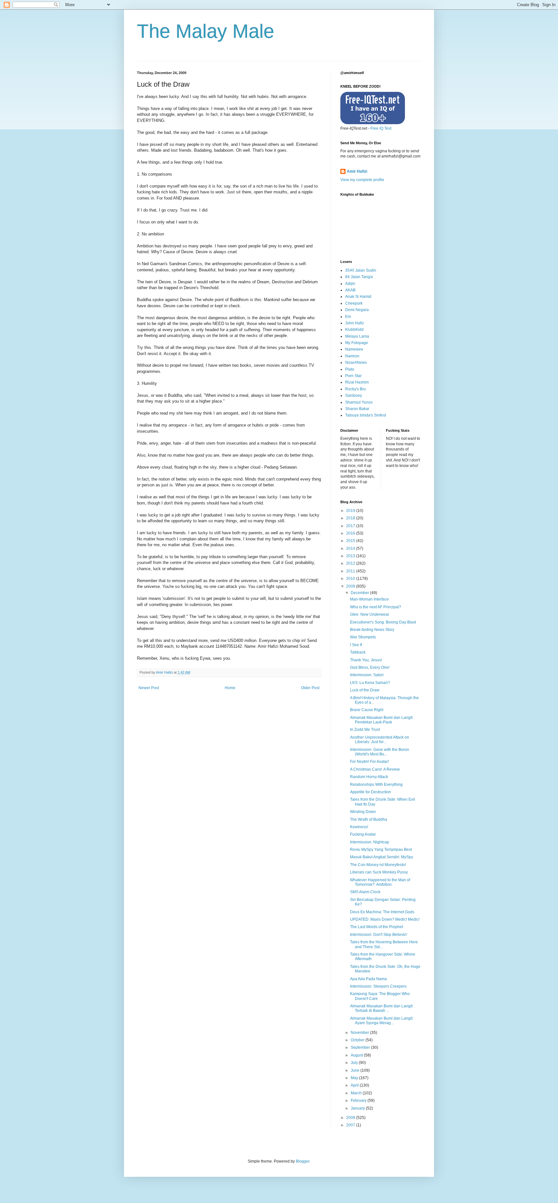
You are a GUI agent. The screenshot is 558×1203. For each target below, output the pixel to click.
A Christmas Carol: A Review (375, 769)
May (355, 1078)
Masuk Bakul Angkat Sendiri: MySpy (381, 857)
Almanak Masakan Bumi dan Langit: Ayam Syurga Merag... (381, 1020)
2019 (351, 510)
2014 (351, 548)
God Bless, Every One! (369, 667)
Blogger (302, 1161)
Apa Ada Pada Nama (368, 979)
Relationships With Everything (376, 784)
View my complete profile (362, 180)
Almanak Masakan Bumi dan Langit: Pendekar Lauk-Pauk (381, 719)
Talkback (358, 652)
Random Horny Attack (369, 777)
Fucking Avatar (363, 834)
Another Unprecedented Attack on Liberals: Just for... (379, 739)
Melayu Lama (357, 336)
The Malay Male (205, 31)
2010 (351, 578)
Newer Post (149, 688)
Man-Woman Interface (369, 599)
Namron (352, 356)
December (360, 593)
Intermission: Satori (367, 675)
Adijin (350, 283)
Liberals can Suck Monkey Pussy (379, 872)
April (355, 1085)
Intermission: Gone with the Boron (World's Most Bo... (379, 751)
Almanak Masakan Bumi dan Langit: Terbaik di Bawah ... (381, 1008)
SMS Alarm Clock (365, 892)
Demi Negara (357, 310)
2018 (351, 518)
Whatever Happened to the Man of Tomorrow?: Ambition (380, 882)
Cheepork (354, 303)
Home (230, 688)
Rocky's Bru (355, 389)
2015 (351, 540)
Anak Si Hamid (358, 296)
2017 (351, 526)
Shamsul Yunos (359, 402)
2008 (351, 1117)
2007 (351, 1125)
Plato (349, 369)
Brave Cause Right (366, 710)
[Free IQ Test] (372, 123)
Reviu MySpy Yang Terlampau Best (381, 849)
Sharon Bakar (357, 408)
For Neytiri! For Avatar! (369, 761)
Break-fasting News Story (372, 629)
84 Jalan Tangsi (359, 277)
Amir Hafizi (357, 171)
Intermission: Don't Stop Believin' (378, 934)
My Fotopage (356, 343)
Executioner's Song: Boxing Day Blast (383, 622)
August (357, 1055)
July (355, 1062)
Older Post (310, 688)
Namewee (354, 349)
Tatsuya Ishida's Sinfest (365, 415)
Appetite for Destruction (370, 792)
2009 (351, 586)
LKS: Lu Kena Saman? (370, 682)
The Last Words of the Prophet (376, 927)
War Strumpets (363, 637)
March (357, 1093)
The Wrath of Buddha (368, 819)
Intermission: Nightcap (369, 842)
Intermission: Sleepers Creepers (378, 986)
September (361, 1047)
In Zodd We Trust (365, 729)
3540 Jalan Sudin (360, 270)
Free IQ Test (380, 128)
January (358, 1108)
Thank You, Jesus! (366, 660)
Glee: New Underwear (369, 614)
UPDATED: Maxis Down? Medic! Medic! (384, 919)
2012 (351, 563)
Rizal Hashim (357, 382)
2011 (351, 571)
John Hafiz (354, 323)
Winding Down (363, 811)
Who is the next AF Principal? (375, 607)
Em (348, 316)
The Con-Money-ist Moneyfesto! (378, 864)
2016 (351, 533)
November (360, 1032)
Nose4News (356, 362)
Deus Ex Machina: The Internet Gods (382, 912)
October (358, 1040)
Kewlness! (359, 827)
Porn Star (353, 376)
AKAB (350, 290)
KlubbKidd (354, 329)
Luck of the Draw (364, 690)
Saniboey (353, 395)
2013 (351, 556)
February (359, 1100)
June (355, 1070)
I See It (356, 645)
